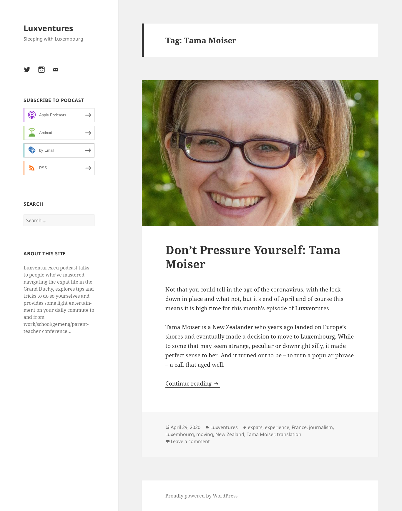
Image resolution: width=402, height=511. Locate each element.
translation (289, 434)
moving (204, 434)
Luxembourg (179, 434)
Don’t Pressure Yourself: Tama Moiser (252, 257)
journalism (321, 427)
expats (255, 427)
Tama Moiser (261, 434)
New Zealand (229, 434)
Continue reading (192, 383)
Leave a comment (190, 441)
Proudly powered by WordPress (201, 495)
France (299, 427)
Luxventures (48, 28)
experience (277, 427)
